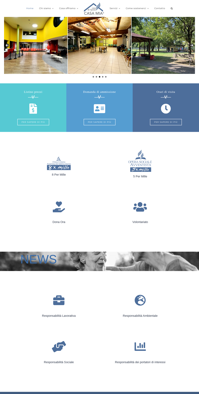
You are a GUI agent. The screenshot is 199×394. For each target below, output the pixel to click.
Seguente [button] (192, 45)
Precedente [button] (7, 45)
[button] (162, 8)
